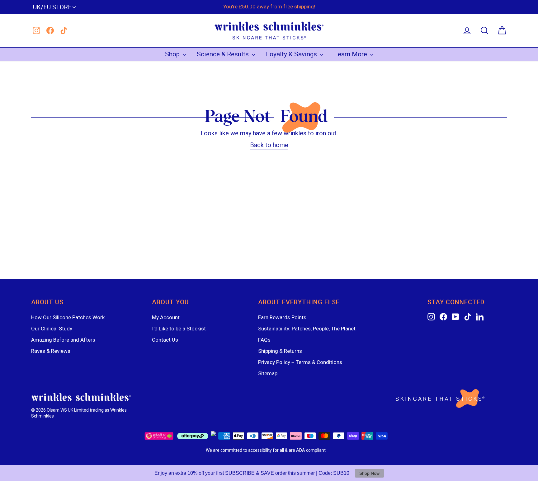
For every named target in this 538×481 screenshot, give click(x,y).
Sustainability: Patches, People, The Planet (307, 328)
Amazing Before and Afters (63, 340)
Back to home (269, 145)
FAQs (264, 340)
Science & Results (223, 54)
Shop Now (369, 473)
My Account (166, 317)
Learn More (351, 54)
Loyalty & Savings (292, 54)
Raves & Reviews (50, 351)
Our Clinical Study (51, 328)
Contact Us (165, 340)
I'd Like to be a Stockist (179, 328)
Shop (173, 54)
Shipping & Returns (280, 351)
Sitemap (267, 373)
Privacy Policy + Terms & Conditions (300, 362)
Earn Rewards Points (282, 317)
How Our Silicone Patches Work (68, 317)
